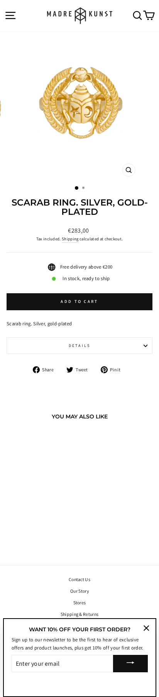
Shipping (70, 238)
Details (80, 345)
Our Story (79, 591)
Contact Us (79, 579)
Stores (79, 602)
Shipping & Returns (80, 614)
